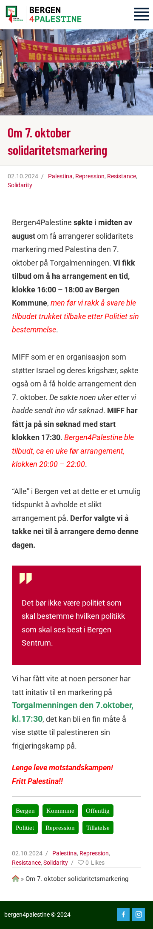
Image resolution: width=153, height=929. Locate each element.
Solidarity (20, 185)
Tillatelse (98, 827)
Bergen (25, 810)
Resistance (121, 176)
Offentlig (98, 810)
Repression (90, 176)
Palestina (60, 176)
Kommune (60, 810)
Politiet (25, 827)
